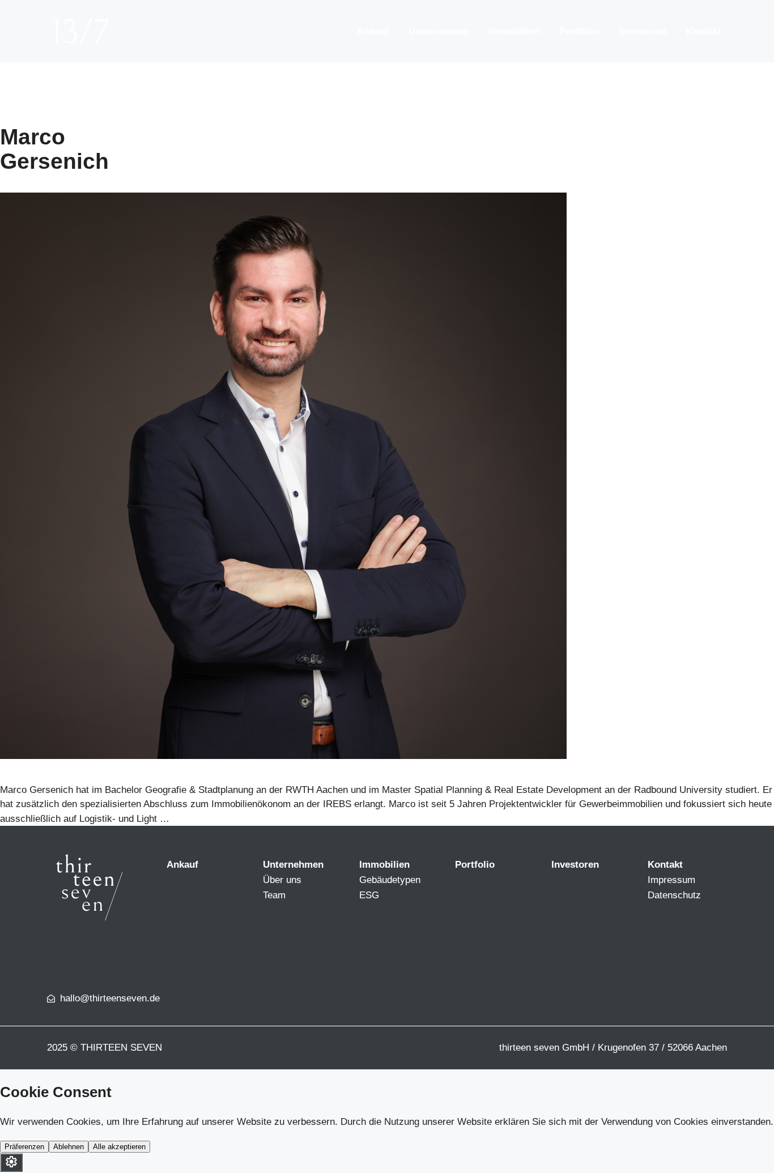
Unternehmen (439, 31)
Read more (195, 818)
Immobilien (514, 31)
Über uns (282, 880)
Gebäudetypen (389, 880)
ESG (369, 895)
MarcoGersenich (54, 149)
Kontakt (703, 31)
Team (274, 895)
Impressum (671, 880)
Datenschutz (674, 895)
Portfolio (579, 31)
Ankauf (373, 31)
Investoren (642, 31)
